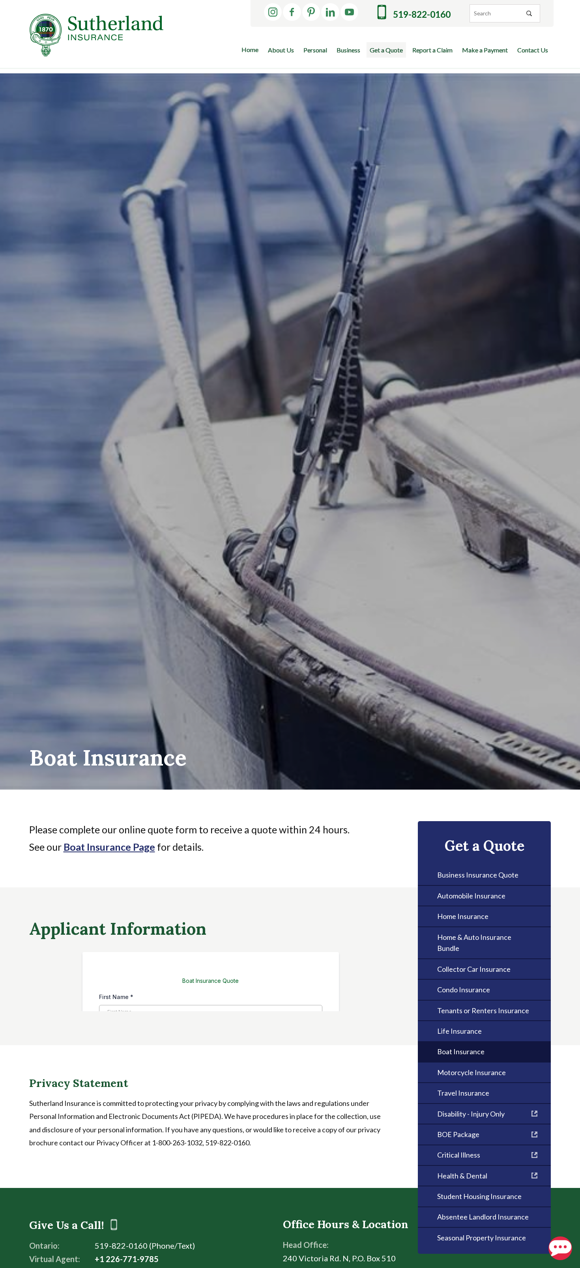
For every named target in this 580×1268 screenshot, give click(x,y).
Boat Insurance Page (109, 847)
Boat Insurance (461, 1051)
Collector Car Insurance (474, 969)
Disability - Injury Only (471, 1113)
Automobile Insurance (471, 895)
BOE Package (458, 1134)
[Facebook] (292, 12)
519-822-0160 (422, 14)
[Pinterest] (311, 12)
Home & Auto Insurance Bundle (474, 943)
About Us (281, 50)
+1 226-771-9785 (127, 1259)
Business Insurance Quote (477, 874)
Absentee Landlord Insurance (483, 1216)
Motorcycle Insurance (471, 1072)
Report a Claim (432, 50)
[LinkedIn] (330, 12)
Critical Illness (458, 1154)
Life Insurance (459, 1031)
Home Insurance (462, 916)
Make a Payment (485, 50)
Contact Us (532, 50)
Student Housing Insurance (479, 1196)
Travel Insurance (463, 1093)
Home (249, 49)
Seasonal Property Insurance (481, 1237)
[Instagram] (273, 12)
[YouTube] (349, 12)
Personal (315, 50)
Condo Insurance (463, 989)
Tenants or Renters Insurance (483, 1010)
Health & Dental (462, 1175)
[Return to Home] (96, 35)
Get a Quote (386, 50)
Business (348, 50)
